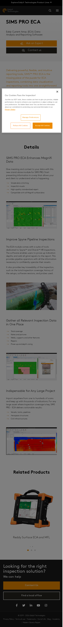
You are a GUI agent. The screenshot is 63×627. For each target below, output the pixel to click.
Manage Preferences (30, 117)
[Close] (57, 92)
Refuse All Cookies (20, 125)
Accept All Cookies (42, 125)
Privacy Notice (10, 109)
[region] (32, 110)
